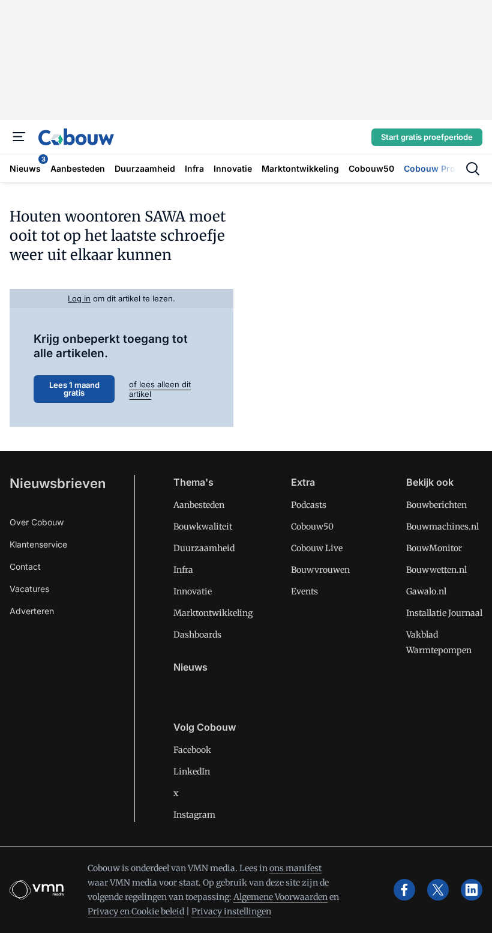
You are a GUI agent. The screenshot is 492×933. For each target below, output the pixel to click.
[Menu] (19, 137)
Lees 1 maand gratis (74, 388)
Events (304, 591)
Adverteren (32, 611)
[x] (438, 890)
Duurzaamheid (204, 548)
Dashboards (197, 634)
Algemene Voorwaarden (280, 897)
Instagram (194, 814)
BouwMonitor (434, 548)
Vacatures (29, 589)
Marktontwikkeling (213, 613)
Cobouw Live (317, 548)
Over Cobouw (37, 522)
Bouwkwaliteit (202, 526)
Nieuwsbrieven (58, 483)
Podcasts (308, 505)
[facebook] (404, 890)
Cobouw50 (312, 526)
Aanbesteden (198, 505)
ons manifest (295, 868)
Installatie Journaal (444, 613)
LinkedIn (191, 771)
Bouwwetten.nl (436, 569)
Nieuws (190, 667)
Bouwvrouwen (320, 569)
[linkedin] (471, 890)
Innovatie (192, 591)
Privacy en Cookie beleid (136, 911)
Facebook (192, 749)
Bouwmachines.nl (442, 526)
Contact (25, 566)
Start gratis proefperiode (427, 137)
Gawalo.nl (426, 591)
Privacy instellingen (231, 911)
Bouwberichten (436, 505)
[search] (472, 169)
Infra (183, 569)
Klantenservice (38, 544)
